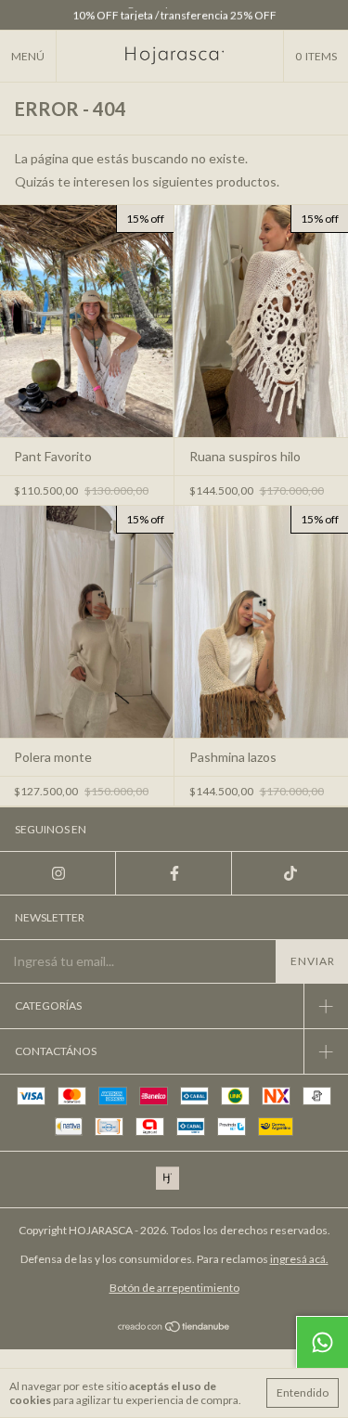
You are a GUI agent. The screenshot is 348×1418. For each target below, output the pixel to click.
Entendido (303, 1392)
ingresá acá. (299, 1259)
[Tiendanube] (174, 1327)
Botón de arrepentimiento (174, 1288)
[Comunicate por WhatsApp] (322, 1342)
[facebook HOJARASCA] (174, 873)
